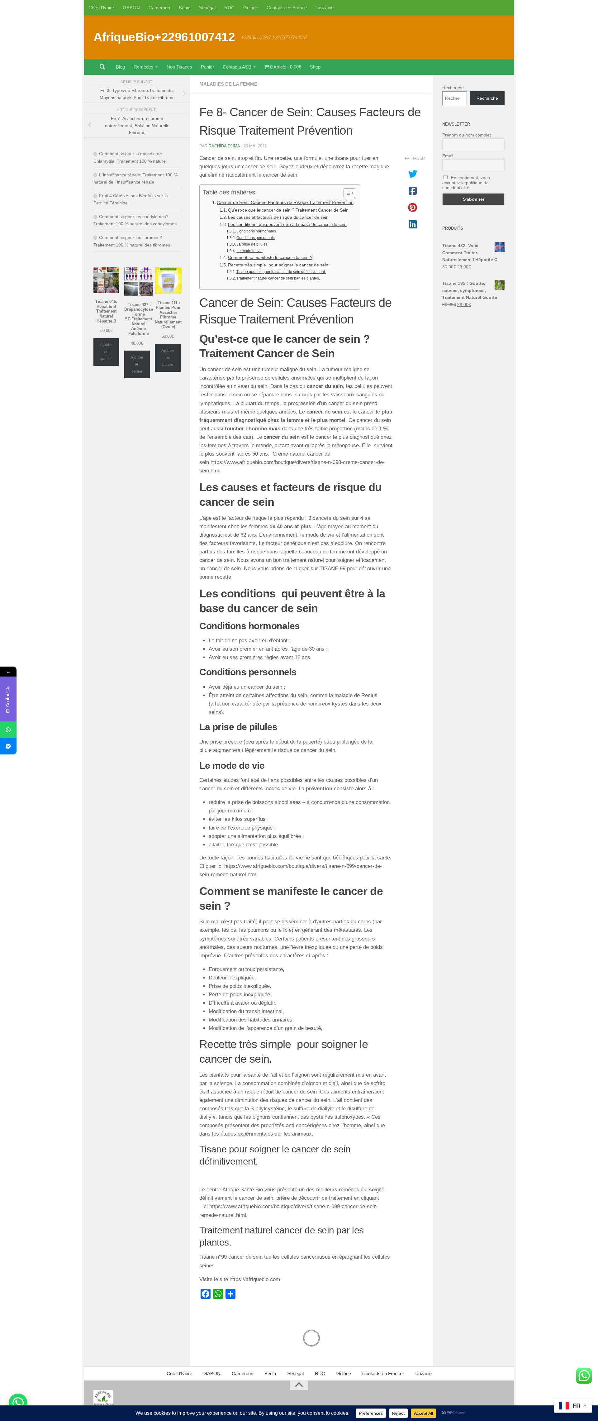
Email (447, 155)
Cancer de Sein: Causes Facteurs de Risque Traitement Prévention (285, 202)
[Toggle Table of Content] (346, 193)
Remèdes (144, 66)
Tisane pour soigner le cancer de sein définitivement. (281, 272)
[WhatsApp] (8, 729)
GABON (131, 7)
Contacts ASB (237, 66)
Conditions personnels (255, 238)
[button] (18, 1403)
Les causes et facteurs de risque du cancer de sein (278, 217)
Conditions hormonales (256, 231)
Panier (207, 66)
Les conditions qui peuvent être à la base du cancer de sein (287, 224)
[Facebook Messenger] (8, 746)
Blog (120, 66)
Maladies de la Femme (228, 84)
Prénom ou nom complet (466, 134)
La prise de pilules (252, 244)
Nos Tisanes (179, 66)
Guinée (250, 7)
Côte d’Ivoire (101, 7)
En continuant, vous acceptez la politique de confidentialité (466, 182)
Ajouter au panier (106, 351)
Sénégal (207, 7)
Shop (315, 66)
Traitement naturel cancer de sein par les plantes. (278, 278)
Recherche (453, 87)
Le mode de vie (249, 251)
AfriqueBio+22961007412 (164, 37)
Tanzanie (325, 7)
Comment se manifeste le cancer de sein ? (270, 257)
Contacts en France (287, 7)
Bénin (184, 7)
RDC (229, 7)
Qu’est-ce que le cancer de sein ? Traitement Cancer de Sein (288, 210)
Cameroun (159, 7)
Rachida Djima (224, 146)
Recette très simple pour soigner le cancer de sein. (279, 265)
